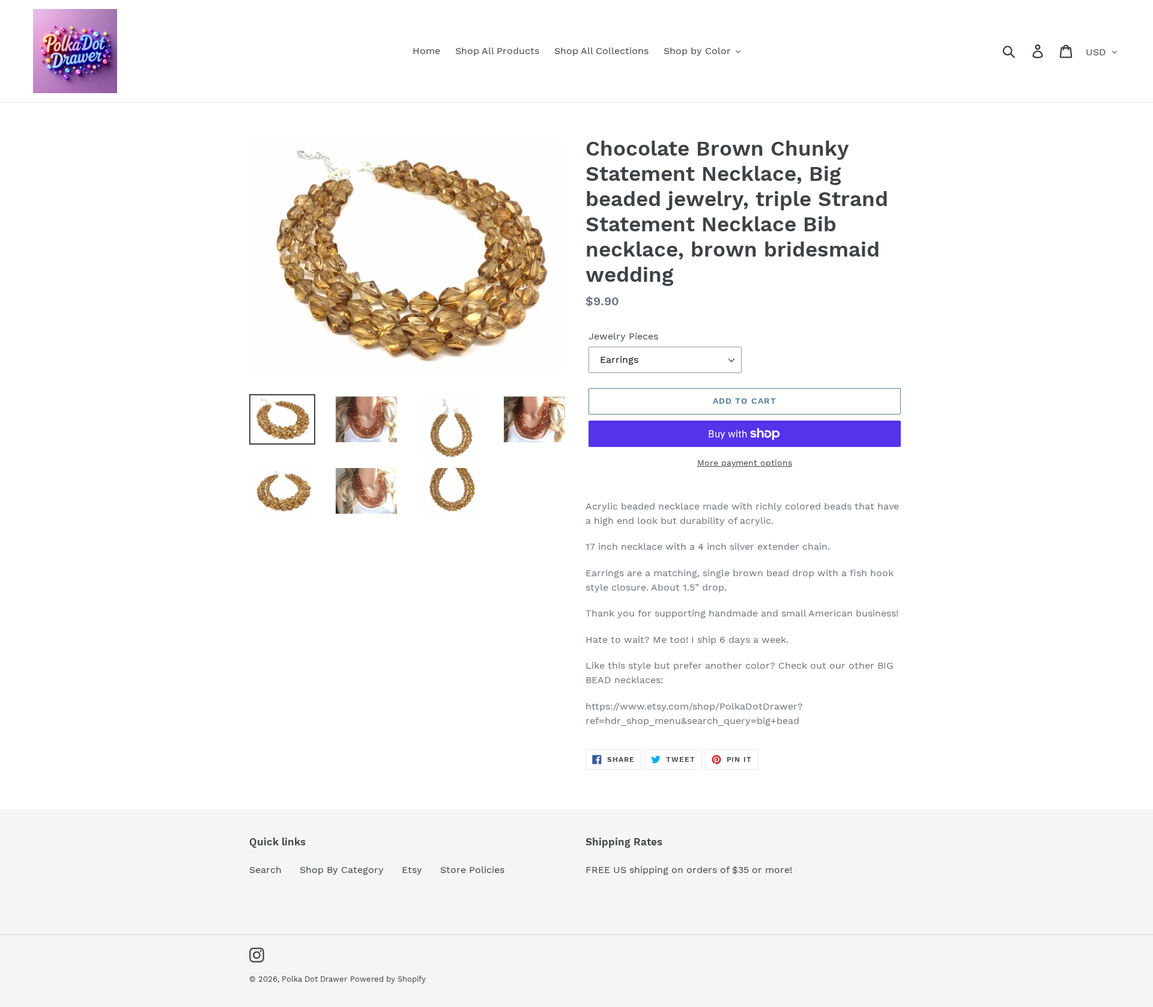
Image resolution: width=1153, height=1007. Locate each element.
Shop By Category (342, 869)
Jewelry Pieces (623, 336)
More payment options (744, 462)
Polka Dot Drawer (314, 979)
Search (265, 869)
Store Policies (472, 869)
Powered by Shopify (388, 979)
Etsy (412, 869)
